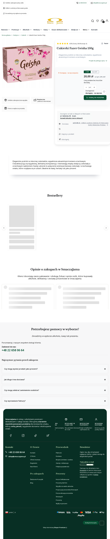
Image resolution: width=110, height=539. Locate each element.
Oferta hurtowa (35, 460)
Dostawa (59, 456)
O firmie (32, 456)
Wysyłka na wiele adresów (64, 486)
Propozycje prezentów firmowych (67, 490)
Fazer (106, 43)
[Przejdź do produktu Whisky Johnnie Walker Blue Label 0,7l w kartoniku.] (21, 224)
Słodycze (16, 35)
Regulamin (33, 463)
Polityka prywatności (62, 467)
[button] (104, 91)
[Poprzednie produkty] (4, 228)
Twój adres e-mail (87, 462)
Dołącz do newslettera (90, 464)
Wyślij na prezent (61, 504)
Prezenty (59, 500)
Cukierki (23, 35)
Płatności (59, 453)
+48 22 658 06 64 (13, 350)
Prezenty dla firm (61, 483)
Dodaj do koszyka (96, 97)
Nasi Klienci (34, 467)
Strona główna (6, 35)
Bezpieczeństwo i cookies (64, 460)
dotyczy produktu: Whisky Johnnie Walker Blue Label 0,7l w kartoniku (29, 304)
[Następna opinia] (106, 296)
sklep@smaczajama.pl (100, 3)
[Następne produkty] (106, 228)
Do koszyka (21, 247)
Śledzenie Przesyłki (36, 479)
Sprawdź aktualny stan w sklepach (71, 118)
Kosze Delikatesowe (62, 479)
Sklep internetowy (54, 527)
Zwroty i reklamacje (62, 463)
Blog (31, 483)
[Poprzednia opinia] (4, 296)
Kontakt (32, 453)
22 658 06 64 (82, 3)
